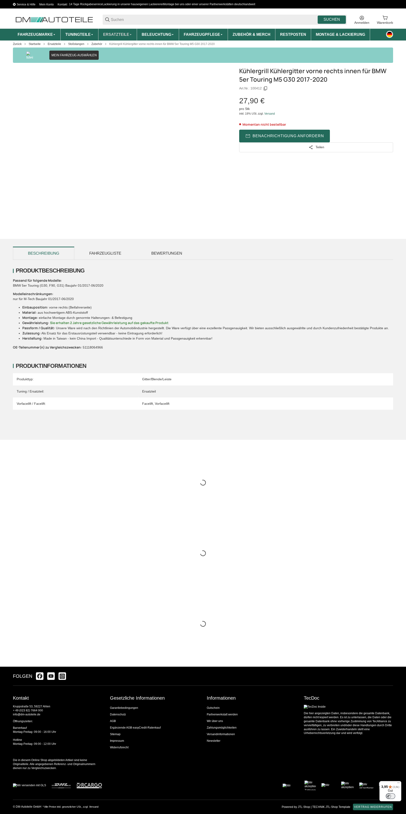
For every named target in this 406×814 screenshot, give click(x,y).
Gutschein (213, 708)
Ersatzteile (54, 44)
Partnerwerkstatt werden (222, 714)
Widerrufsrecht (119, 747)
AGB (113, 721)
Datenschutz (118, 714)
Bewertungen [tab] (166, 253)
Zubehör (96, 44)
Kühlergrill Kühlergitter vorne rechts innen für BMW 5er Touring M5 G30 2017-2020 (162, 44)
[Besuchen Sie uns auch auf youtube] (51, 676)
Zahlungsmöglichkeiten (222, 727)
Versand (269, 113)
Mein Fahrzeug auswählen (74, 55)
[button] (389, 676)
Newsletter (213, 740)
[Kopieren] (265, 88)
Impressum (117, 740)
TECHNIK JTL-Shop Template (331, 807)
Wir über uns (215, 721)
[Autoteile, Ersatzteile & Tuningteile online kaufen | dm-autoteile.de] (54, 19)
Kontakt (62, 4)
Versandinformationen (221, 734)
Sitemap (115, 734)
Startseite (35, 44)
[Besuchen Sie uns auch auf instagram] (62, 676)
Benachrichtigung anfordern (288, 136)
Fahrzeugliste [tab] (105, 253)
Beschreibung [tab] (43, 253)
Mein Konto (46, 4)
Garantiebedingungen (124, 708)
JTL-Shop (304, 807)
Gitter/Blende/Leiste (157, 379)
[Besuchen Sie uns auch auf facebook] (39, 676)
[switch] (390, 796)
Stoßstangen (76, 44)
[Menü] (398, 784)
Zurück (17, 44)
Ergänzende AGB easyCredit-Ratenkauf (135, 727)
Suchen (332, 19)
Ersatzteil (149, 391)
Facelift (147, 403)
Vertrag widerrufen (373, 807)
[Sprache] (389, 34)
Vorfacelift (162, 403)
